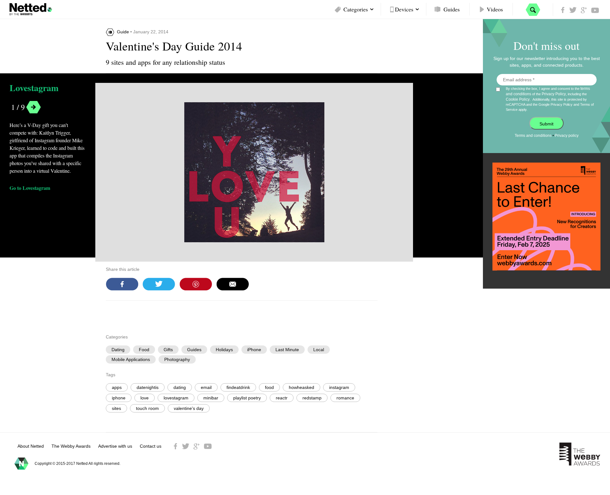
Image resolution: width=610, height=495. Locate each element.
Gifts (168, 349)
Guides (452, 9)
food (269, 387)
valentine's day (189, 408)
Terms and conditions (533, 135)
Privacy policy (567, 135)
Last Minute (287, 349)
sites (116, 408)
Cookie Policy (518, 99)
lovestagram (176, 397)
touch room (147, 408)
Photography (177, 359)
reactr (282, 397)
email (206, 387)
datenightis (148, 387)
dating (179, 387)
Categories (355, 9)
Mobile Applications (131, 359)
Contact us (150, 446)
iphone (118, 397)
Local (318, 349)
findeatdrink (238, 387)
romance (345, 397)
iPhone (254, 349)
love (144, 397)
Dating (118, 349)
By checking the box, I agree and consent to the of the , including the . (550, 98)
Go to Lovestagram (30, 187)
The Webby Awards (71, 446)
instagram (339, 387)
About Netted (30, 446)
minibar (210, 397)
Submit (546, 123)
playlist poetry (247, 397)
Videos (495, 9)
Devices (404, 9)
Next (33, 107)
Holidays (224, 349)
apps (117, 387)
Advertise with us (115, 446)
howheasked (301, 387)
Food (144, 349)
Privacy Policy (554, 94)
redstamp (312, 397)
